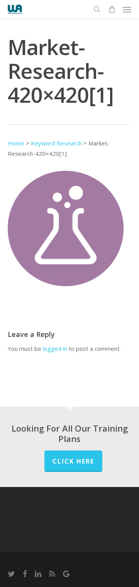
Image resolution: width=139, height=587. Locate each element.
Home (16, 143)
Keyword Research (56, 143)
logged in (55, 348)
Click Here (73, 461)
